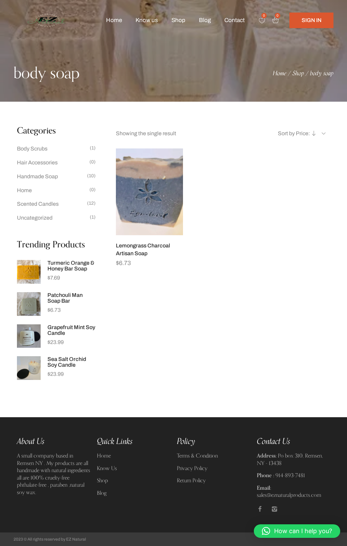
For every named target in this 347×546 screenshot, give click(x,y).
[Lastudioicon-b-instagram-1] (274, 509)
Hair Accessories (37, 162)
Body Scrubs (32, 148)
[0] (262, 21)
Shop (298, 73)
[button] (297, 531)
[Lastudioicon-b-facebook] (260, 509)
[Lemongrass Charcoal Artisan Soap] (149, 191)
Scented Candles (38, 204)
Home (279, 73)
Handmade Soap (37, 176)
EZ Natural (76, 539)
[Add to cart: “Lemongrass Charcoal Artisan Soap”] (149, 232)
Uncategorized (35, 218)
